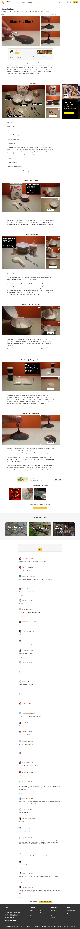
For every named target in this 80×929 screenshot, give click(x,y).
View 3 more (50, 210)
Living (10, 11)
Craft (31, 916)
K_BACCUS (24, 741)
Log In (69, 2)
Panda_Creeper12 (26, 713)
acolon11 (24, 641)
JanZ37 (23, 609)
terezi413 (24, 809)
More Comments (33, 901)
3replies (21, 595)
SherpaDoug (24, 873)
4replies (21, 748)
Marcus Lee (24, 798)
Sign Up (76, 2)
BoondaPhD (24, 600)
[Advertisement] (71, 101)
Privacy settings (37, 926)
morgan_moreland (26, 621)
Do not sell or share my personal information (51, 926)
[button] (59, 14)
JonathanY (24, 762)
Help (52, 914)
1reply (21, 583)
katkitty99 (24, 731)
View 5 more (50, 389)
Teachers (30, 2)
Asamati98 (5, 11)
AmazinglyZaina (25, 576)
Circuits (31, 910)
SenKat (23, 852)
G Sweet (24, 671)
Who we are (53, 917)
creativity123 (25, 828)
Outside (39, 914)
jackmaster (24, 772)
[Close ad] (79, 85)
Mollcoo (23, 681)
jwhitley (24, 837)
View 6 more (53, 116)
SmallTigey (24, 558)
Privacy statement (29, 926)
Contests (23, 2)
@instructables (71, 910)
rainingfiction (25, 631)
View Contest (58, 479)
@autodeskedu (71, 913)
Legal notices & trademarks (68, 926)
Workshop (32, 912)
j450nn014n (24, 887)
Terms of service (20, 926)
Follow (17, 53)
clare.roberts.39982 (26, 781)
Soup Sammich (25, 818)
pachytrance (24, 703)
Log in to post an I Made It (40, 508)
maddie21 (24, 662)
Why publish (54, 910)
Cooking (40, 910)
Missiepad (24, 588)
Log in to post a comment (45, 901)
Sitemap (53, 916)
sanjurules (24, 650)
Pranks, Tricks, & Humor (18, 11)
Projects (17, 2)
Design (31, 914)
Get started (53, 912)
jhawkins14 (24, 861)
